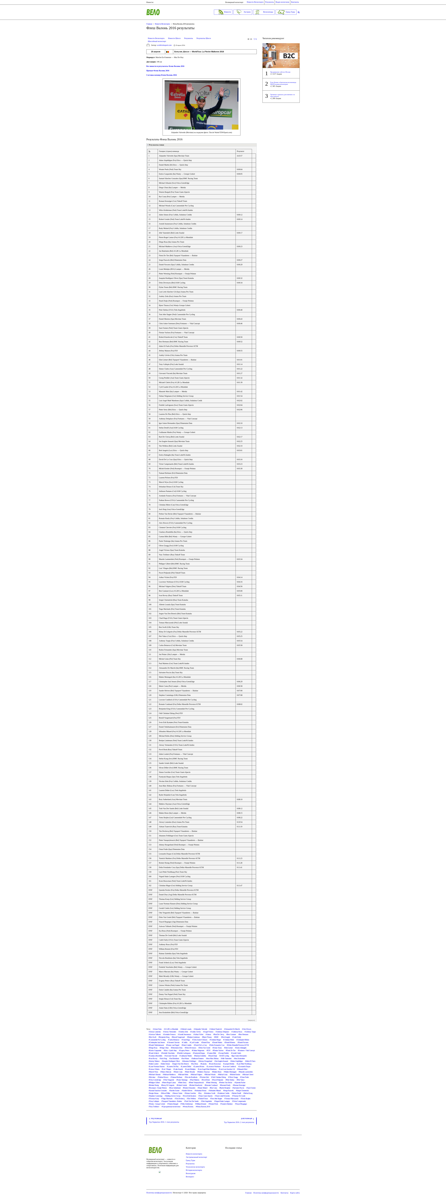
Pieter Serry (182, 1083)
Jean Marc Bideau (212, 1058)
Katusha (204, 1064)
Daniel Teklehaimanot (156, 1045)
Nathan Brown (163, 1077)
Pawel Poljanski (218, 1080)
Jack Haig (163, 1058)
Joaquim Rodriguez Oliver (171, 1061)
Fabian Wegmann (198, 1050)
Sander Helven (187, 1091)
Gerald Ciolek (236, 1053)
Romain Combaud (211, 1085)
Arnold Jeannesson (185, 1034)
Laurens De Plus (173, 1066)
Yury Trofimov (154, 1107)
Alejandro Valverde (201, 1029)
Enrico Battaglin (241, 1048)
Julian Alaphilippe (237, 1061)
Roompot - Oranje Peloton (158, 1088)
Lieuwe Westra (154, 1069)
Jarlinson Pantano (197, 1058)
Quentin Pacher (240, 1083)
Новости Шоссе (174, 38)
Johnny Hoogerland (205, 1061)
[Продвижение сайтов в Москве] (281, 55)
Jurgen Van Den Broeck (181, 1064)
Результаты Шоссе (204, 38)
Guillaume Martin (186, 1056)
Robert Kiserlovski (196, 1085)
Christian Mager (215, 1040)
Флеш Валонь (188, 1107)
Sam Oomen (251, 1088)
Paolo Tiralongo (182, 1080)
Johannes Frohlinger (189, 1061)
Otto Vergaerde (169, 1080)
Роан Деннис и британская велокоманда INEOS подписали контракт (283, 83)
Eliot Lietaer (229, 1048)
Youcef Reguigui (241, 1104)
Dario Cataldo (187, 1045)
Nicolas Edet (204, 1077)
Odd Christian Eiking (219, 1077)
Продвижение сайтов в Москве (280, 72)
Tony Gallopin (154, 1101)
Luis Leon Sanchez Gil (227, 1069)
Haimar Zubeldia (200, 1056)
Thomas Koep (154, 1099)
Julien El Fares (250, 1061)
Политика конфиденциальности (266, 1193)
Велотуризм (190, 1173)
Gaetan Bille (212, 1053)
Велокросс (190, 1177)
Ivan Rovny (153, 1058)
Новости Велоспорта (162, 24)
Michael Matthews (170, 1074)
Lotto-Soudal (178, 1069)
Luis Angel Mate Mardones (207, 1069)
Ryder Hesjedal (225, 1088)
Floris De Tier (230, 1050)
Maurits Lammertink (246, 1072)
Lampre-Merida (229, 1064)
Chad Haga (186, 1040)
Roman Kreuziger (239, 1085)
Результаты (188, 38)
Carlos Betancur (174, 1040)
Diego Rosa (153, 1048)
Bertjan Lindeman (194, 1037)
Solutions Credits (223, 1093)
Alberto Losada (186, 1029)
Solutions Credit (210, 1093)
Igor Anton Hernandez (239, 1056)
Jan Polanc (185, 1058)
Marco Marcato (166, 1072)
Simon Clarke (177, 1093)
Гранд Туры (190, 1160)
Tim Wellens (192, 1099)
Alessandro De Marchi (232, 1029)
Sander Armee (174, 1091)
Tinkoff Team (203, 1099)
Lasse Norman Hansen (156, 1066)
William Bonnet (201, 1104)
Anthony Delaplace (222, 1032)
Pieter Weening (212, 1083)
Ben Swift (152, 1037)
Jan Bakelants (174, 1058)
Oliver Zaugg (233, 1077)
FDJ (208, 1050)
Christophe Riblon (243, 1040)
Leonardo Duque (244, 1066)
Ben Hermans (243, 1034)
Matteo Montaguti (230, 1072)
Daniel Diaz (206, 1042)
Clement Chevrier (173, 1042)
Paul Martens (195, 1080)
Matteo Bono (217, 1072)
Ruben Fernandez (189, 1088)
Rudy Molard (202, 1088)
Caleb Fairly (237, 1037)
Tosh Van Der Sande (192, 1101)
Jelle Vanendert (226, 1058)
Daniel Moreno (230, 1042)
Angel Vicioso (208, 1032)
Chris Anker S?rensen (200, 1040)
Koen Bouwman (215, 1064)
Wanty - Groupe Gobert (157, 1104)
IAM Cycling (224, 1056)
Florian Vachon (218, 1050)
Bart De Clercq (219, 1034)
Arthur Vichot (198, 1034)
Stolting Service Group (173, 1096)
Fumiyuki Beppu (199, 1053)
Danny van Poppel (173, 1045)
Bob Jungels (226, 1037)
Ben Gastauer (231, 1034)
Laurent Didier (186, 1066)
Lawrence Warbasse (213, 1066)
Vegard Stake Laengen (222, 1101)
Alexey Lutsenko (155, 1032)
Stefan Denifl (236, 1093)
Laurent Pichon (199, 1066)
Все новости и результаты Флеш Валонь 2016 (165, 66)
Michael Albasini (154, 1074)
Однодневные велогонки (171, 1107)
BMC (217, 1037)
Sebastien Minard (215, 1091)
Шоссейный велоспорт (157, 41)
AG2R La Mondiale (171, 1029)
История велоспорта (194, 1170)
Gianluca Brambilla (155, 1056)
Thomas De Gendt (239, 1096)
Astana (208, 1034)
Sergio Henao (153, 1093)
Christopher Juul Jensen (157, 1042)
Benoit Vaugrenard (178, 1037)
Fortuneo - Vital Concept (247, 1050)
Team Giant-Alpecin (206, 1096)
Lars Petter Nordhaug (244, 1064)
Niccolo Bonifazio (191, 1077)
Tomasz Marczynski (231, 1099)
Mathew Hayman (204, 1072)
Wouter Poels (213, 1104)
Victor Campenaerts (239, 1101)
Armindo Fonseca (169, 1034)
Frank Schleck (154, 1053)
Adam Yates (158, 1029)
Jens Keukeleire (240, 1058)
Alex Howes (247, 1029)
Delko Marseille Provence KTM (238, 1045)
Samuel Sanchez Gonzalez (158, 1091)
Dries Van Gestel (204, 1048)
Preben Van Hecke (226, 1083)
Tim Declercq (179, 1099)
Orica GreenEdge (155, 1080)
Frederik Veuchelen (168, 1053)
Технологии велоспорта (195, 1167)
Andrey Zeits (183, 1032)
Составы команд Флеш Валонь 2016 (161, 75)
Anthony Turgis (250, 1032)
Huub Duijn (213, 1056)
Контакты (284, 1193)
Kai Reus (195, 1064)
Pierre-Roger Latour (169, 1083)
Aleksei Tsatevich (216, 1029)
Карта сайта (295, 1193)
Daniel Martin (217, 1042)
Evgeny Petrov (184, 1050)
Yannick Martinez (227, 1104)
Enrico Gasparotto (155, 1050)
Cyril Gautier (194, 1042)
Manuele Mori (242, 1069)
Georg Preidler (224, 1053)
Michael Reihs (183, 1074)
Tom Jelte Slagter (216, 1099)
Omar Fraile (245, 1077)
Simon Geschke (190, 1093)
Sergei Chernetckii (243, 1091)
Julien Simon (165, 1064)
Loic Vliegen (166, 1069)
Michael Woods (210, 1074)
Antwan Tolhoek (155, 1034)
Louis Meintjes (190, 1069)
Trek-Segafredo (207, 1101)
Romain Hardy (225, 1085)
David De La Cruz (201, 1045)
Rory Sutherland (175, 1088)
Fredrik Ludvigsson (184, 1053)
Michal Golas (223, 1074)
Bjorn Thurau (207, 1037)
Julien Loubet (153, 1064)
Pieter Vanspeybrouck (197, 1083)
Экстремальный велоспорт (196, 1157)
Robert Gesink (182, 1085)
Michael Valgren (196, 1074)
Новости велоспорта (194, 1154)
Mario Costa (178, 1072)
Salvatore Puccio (238, 1088)
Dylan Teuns (217, 1048)
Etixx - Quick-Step (170, 1050)
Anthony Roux (237, 1032)
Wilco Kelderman (187, 1104)
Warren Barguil (173, 1104)
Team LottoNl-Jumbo (223, 1096)
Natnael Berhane (176, 1077)
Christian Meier (229, 1040)
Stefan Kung (248, 1093)
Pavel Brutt (206, 1080)
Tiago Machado (167, 1099)
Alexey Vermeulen (170, 1032)
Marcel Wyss (153, 1072)
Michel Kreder (235, 1074)
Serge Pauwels (229, 1091)
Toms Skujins (245, 1099)
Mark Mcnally (190, 1072)
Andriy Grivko (196, 1032)
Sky (200, 1093)
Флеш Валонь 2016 (203, 1107)
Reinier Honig (154, 1085)
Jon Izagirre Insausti (221, 1061)
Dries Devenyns (190, 1048)
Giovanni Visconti (171, 1056)
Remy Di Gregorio (168, 1085)
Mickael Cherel (248, 1074)
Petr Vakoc (240, 1080)
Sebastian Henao (200, 1091)
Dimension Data (177, 1048)
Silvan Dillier (166, 1093)
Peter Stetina (230, 1080)
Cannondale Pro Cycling (157, 1040)
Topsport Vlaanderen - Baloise (172, 1101)
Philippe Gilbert (154, 1083)
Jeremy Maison (154, 1061)
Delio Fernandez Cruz (217, 1045)
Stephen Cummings (155, 1096)
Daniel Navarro (243, 1042)
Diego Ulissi (164, 1048)
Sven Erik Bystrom (190, 1096)
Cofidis (185, 1042)
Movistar (152, 1077)
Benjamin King (164, 1037)
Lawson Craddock (230, 1066)
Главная (149, 24)
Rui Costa (213, 1088)
